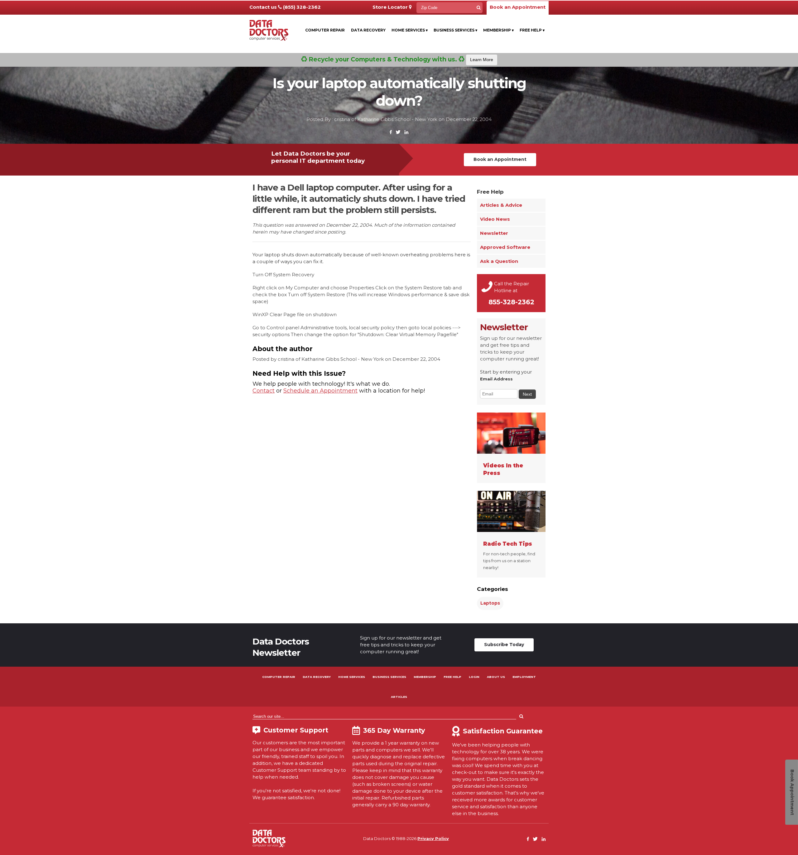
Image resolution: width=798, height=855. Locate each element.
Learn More (481, 59)
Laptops (490, 603)
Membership (498, 30)
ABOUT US (496, 677)
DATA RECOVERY (317, 677)
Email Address (496, 378)
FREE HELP (452, 677)
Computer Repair (325, 30)
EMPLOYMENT (524, 677)
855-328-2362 (511, 302)
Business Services (455, 30)
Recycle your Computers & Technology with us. (400, 59)
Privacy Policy (433, 838)
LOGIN (474, 677)
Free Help (532, 30)
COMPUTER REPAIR (278, 677)
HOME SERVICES (351, 677)
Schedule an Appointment (320, 390)
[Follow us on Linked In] (406, 132)
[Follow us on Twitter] (398, 132)
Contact (263, 390)
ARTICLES (399, 696)
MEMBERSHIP (425, 677)
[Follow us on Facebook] (391, 132)
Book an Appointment (518, 7)
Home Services (410, 30)
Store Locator (391, 7)
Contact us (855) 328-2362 (285, 7)
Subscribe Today (504, 644)
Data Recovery (368, 30)
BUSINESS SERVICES (389, 677)
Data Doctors (269, 838)
